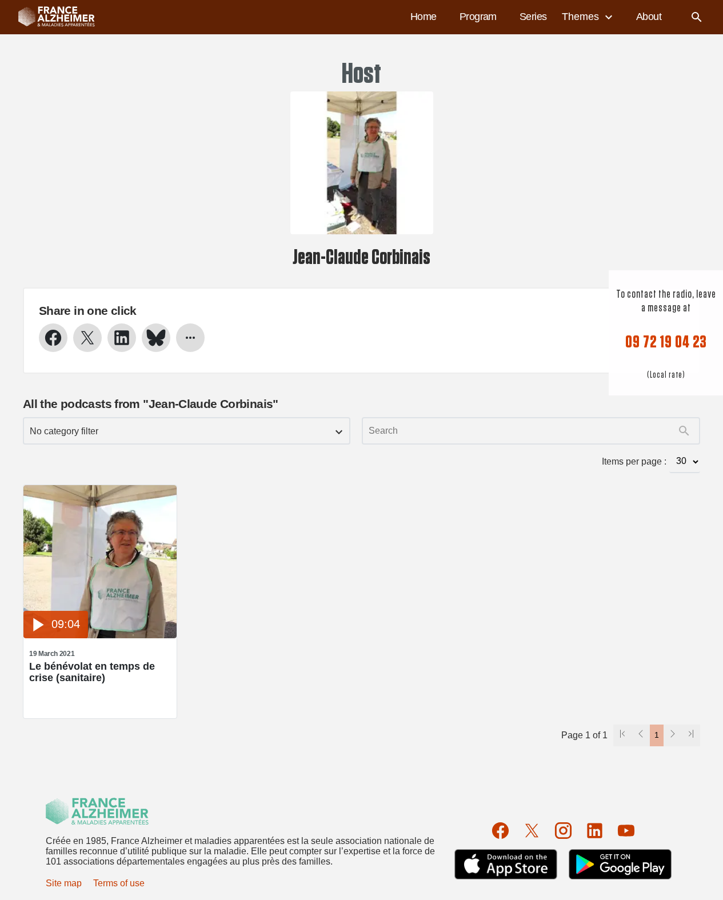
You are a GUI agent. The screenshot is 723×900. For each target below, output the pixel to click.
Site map (64, 883)
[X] (532, 830)
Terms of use (119, 883)
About (648, 16)
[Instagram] (563, 830)
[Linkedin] (594, 830)
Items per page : (634, 461)
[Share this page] (190, 337)
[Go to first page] (622, 735)
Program (478, 16)
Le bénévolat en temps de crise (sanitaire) (92, 672)
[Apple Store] (505, 864)
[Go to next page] (673, 735)
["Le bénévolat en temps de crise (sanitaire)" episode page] (100, 635)
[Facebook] (500, 830)
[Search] (696, 17)
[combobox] (186, 431)
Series (533, 16)
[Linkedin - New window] (121, 337)
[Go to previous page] (641, 735)
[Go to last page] (691, 735)
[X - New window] (87, 337)
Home (423, 16)
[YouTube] (626, 830)
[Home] (50, 17)
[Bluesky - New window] (156, 337)
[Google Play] (620, 864)
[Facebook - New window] (53, 337)
